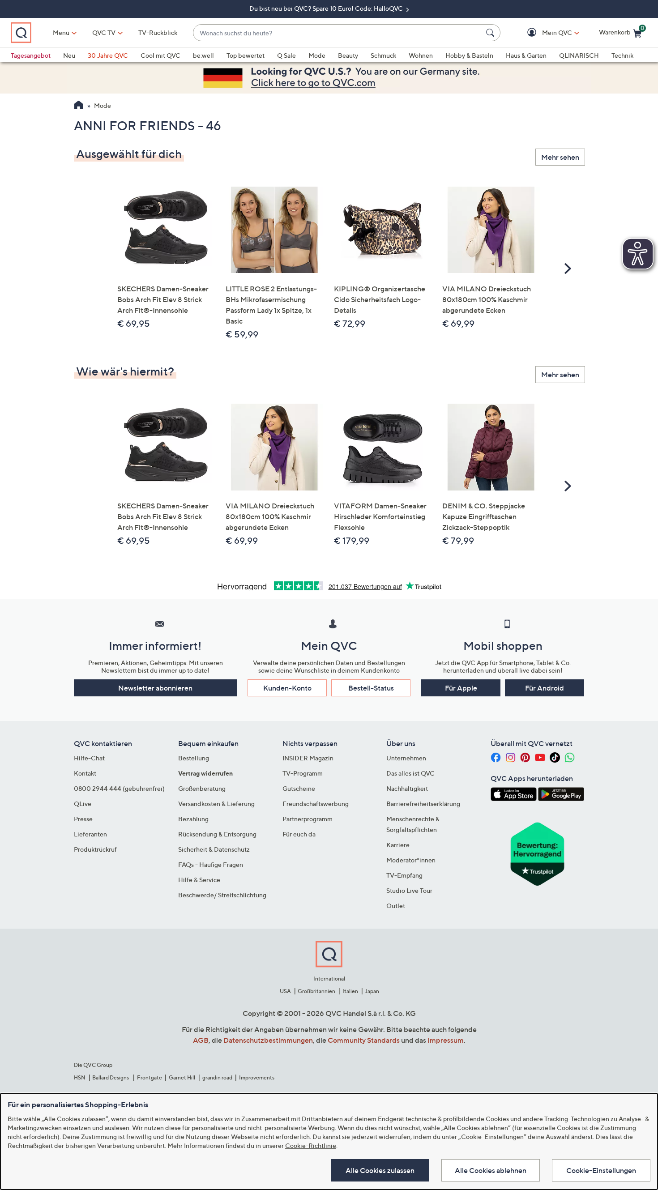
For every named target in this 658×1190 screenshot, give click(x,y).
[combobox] (337, 33)
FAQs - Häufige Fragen (210, 864)
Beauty (348, 55)
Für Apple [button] (461, 687)
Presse (83, 819)
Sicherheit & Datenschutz (214, 849)
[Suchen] (491, 33)
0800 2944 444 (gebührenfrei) (119, 788)
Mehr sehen (560, 157)
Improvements (256, 1077)
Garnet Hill (182, 1077)
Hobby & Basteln (469, 55)
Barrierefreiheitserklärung (423, 803)
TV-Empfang (404, 875)
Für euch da (299, 834)
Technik (622, 55)
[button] (544, 33)
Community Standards (364, 1040)
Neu (69, 55)
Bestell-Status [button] (371, 687)
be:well (203, 55)
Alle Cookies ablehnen (490, 1170)
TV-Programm (302, 773)
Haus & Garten (526, 55)
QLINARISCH (579, 55)
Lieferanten (90, 834)
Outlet (395, 905)
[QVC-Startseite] (78, 106)
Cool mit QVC (160, 55)
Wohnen (421, 55)
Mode (316, 55)
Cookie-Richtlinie (310, 1145)
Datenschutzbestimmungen (268, 1040)
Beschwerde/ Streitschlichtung (222, 895)
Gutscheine (298, 788)
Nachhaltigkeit (407, 788)
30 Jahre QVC (108, 55)
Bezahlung (193, 819)
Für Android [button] (544, 687)
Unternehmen (406, 758)
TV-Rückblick (157, 32)
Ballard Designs (111, 1077)
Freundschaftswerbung (315, 803)
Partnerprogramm (307, 819)
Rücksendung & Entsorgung (217, 834)
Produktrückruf (95, 849)
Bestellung (193, 758)
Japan (372, 991)
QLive (82, 803)
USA (285, 991)
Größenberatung (202, 788)
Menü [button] (61, 32)
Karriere (398, 845)
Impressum (445, 1040)
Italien (350, 991)
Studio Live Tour (409, 890)
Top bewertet (245, 55)
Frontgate (149, 1077)
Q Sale (286, 55)
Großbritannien (316, 991)
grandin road (217, 1077)
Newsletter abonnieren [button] (155, 687)
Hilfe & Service (199, 879)
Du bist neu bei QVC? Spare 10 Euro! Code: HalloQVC (326, 8)
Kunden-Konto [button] (287, 687)
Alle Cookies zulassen (380, 1170)
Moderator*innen (411, 860)
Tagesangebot (31, 55)
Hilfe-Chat (89, 758)
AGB (201, 1040)
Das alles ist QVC (410, 773)
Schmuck (383, 55)
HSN (79, 1077)
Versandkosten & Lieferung (216, 803)
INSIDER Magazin (307, 758)
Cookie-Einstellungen (601, 1170)
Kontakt (85, 773)
